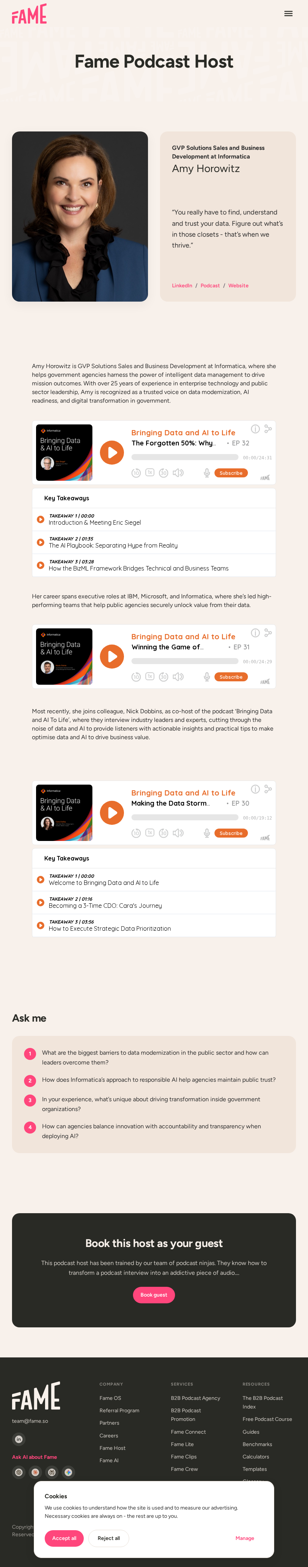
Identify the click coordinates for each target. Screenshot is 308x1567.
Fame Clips (184, 1457)
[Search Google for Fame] (68, 1472)
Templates (255, 1469)
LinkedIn (182, 285)
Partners (109, 1423)
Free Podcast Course (267, 1419)
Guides (251, 1432)
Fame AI (109, 1460)
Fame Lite (182, 1444)
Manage (245, 1538)
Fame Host (112, 1448)
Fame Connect (188, 1432)
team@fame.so (30, 1421)
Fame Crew (184, 1469)
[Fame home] (29, 13)
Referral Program (119, 1410)
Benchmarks (257, 1444)
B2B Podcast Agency (195, 1398)
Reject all (109, 1538)
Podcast (210, 285)
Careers (109, 1436)
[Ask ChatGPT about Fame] (19, 1472)
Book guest (154, 1295)
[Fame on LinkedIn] (19, 1439)
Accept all (64, 1538)
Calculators (256, 1457)
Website (238, 285)
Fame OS (110, 1398)
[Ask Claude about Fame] (35, 1472)
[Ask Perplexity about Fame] (52, 1472)
